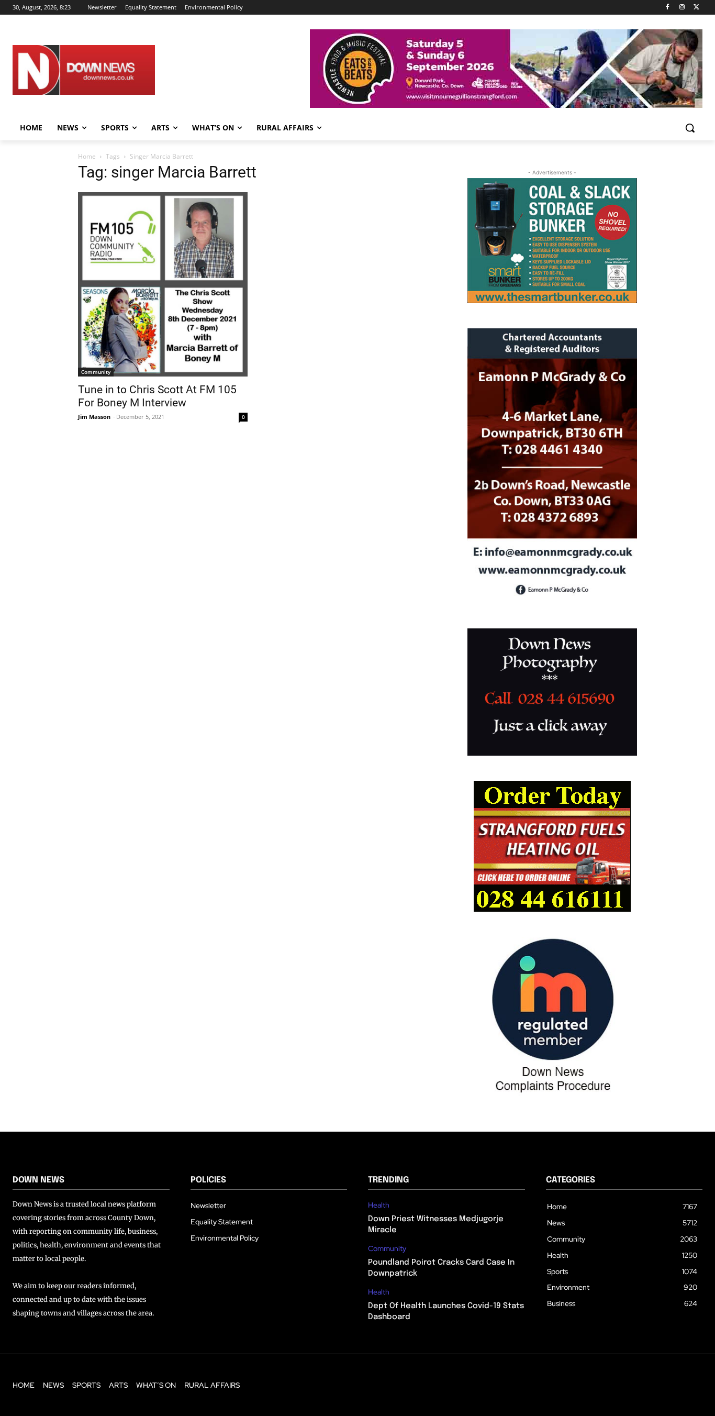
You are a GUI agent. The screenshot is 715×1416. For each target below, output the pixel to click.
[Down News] (116, 70)
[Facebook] (668, 8)
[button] (689, 127)
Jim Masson (94, 417)
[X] (696, 8)
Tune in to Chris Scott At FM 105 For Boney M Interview (157, 396)
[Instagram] (682, 8)
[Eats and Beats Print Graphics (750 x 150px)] (506, 105)
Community (95, 371)
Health (378, 1205)
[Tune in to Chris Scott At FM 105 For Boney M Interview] (163, 284)
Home (87, 156)
